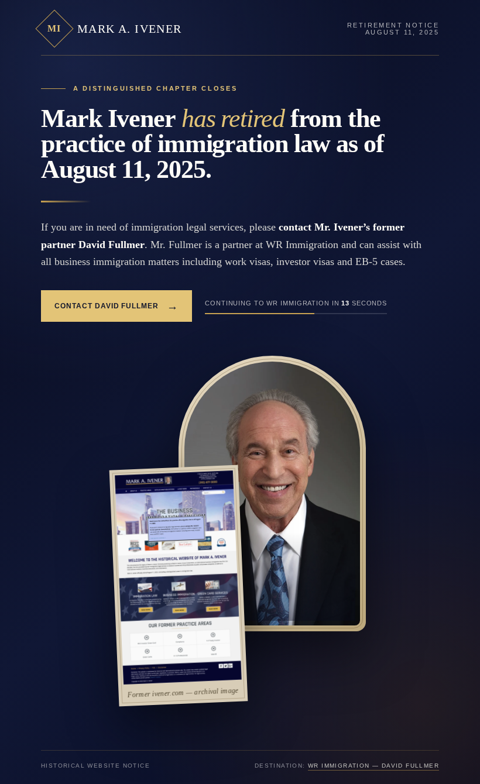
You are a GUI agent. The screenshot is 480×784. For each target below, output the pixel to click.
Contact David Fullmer (116, 306)
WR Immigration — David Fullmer (373, 765)
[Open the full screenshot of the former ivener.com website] (178, 577)
